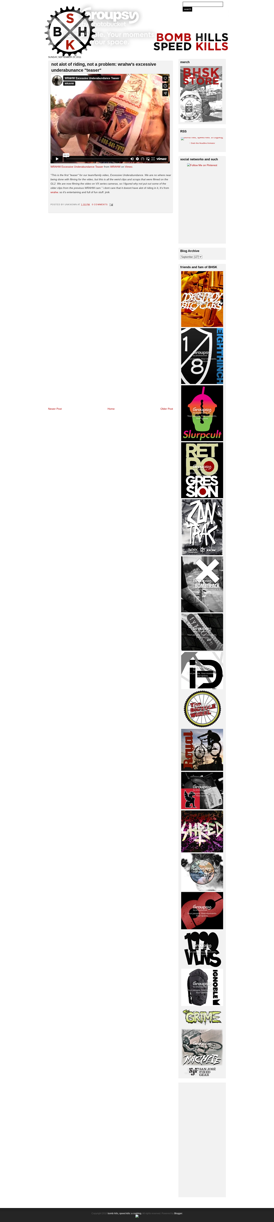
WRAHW (115, 166)
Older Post (166, 408)
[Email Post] (110, 204)
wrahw (54, 192)
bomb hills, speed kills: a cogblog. (125, 1213)
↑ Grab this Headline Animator (202, 143)
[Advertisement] (202, 1139)
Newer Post (55, 408)
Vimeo (128, 166)
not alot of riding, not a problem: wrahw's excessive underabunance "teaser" (103, 67)
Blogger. (178, 1213)
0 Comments (100, 204)
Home (111, 408)
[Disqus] (110, 261)
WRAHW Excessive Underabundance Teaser (77, 166)
